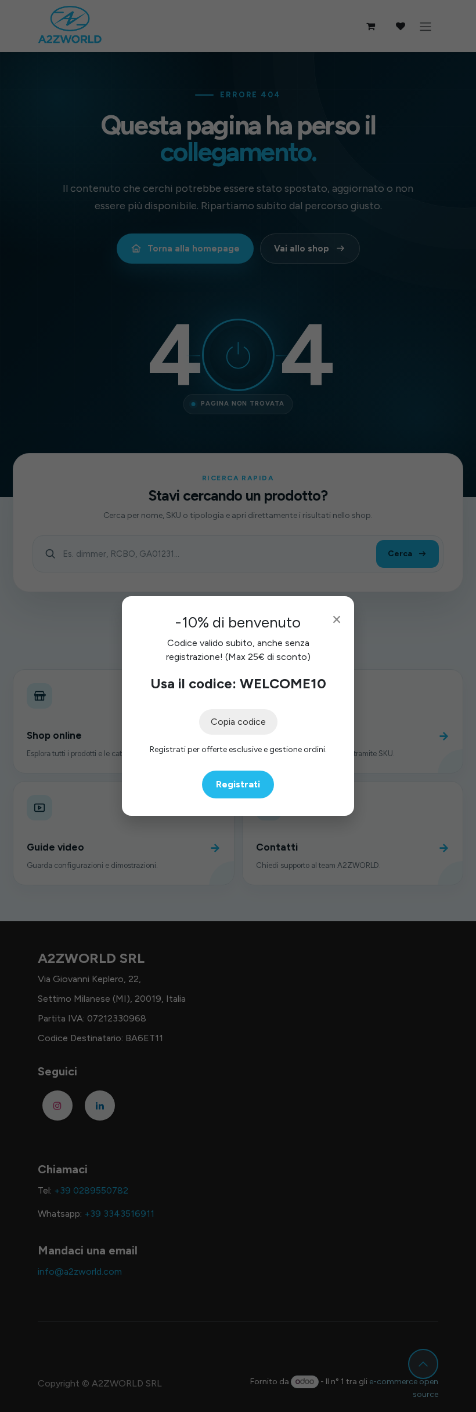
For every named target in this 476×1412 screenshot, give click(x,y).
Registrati (238, 784)
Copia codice (238, 721)
